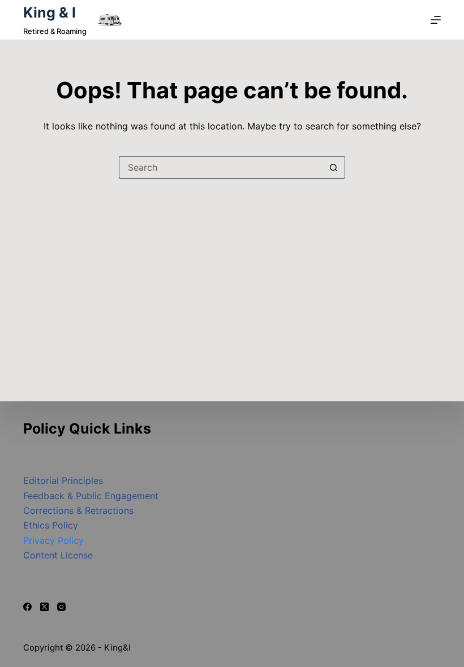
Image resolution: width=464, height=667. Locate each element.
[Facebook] (27, 607)
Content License (58, 555)
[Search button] (334, 167)
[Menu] (436, 20)
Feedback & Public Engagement (90, 495)
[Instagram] (61, 607)
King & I (49, 12)
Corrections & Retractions (78, 510)
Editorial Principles (63, 480)
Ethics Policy (50, 525)
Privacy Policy (53, 540)
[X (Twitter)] (44, 607)
